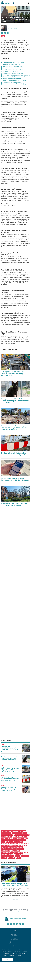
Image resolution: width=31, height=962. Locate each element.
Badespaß (4, 838)
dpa (2, 831)
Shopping (26, 843)
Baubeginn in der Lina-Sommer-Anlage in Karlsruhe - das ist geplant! (14, 504)
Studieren (11, 840)
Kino (14, 838)
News (3, 36)
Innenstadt (20, 845)
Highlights (13, 849)
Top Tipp (21, 854)
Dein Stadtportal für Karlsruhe (17, 918)
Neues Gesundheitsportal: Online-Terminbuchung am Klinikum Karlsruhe (15, 479)
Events (24, 831)
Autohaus (18, 857)
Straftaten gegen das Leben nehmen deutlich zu (15, 77)
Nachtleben (19, 847)
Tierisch (25, 833)
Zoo (22, 834)
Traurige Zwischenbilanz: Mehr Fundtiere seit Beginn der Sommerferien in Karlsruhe (15, 401)
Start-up (13, 852)
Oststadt (11, 854)
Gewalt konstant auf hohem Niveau (12, 66)
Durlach (26, 852)
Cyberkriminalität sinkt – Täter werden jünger (15, 84)
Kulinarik (27, 834)
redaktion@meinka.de (19, 911)
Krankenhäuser (5, 843)
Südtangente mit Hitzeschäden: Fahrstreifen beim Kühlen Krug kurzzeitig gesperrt (12, 373)
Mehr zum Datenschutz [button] (15, 955)
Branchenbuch (13, 843)
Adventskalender (12, 847)
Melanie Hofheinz (12, 28)
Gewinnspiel (5, 840)
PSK (12, 834)
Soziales (24, 840)
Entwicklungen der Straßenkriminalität (13, 68)
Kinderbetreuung (6, 850)
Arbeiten (8, 841)
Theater (3, 845)
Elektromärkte (11, 857)
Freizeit (3, 833)
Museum (10, 838)
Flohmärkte (11, 856)
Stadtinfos (14, 833)
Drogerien (17, 856)
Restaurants (14, 841)
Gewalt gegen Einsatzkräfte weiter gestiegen (14, 80)
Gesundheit (19, 838)
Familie (25, 838)
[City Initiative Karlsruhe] (14, 946)
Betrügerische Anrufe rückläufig (11, 71)
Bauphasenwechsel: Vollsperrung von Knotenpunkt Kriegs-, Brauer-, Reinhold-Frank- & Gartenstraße (15, 428)
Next (27, 872)
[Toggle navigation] (28, 3)
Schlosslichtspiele (6, 852)
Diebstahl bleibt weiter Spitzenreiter (12, 64)
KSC (20, 831)
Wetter (24, 836)
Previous (3, 872)
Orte (25, 845)
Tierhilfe (4, 836)
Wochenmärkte (24, 856)
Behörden (4, 847)
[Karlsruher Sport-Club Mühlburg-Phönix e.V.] (14, 935)
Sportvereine (20, 849)
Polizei (20, 833)
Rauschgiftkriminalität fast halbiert (12, 78)
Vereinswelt (4, 854)
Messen (3, 834)
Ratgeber (20, 843)
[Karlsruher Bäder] (14, 942)
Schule (3, 841)
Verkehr (20, 841)
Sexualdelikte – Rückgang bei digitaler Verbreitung (16, 75)
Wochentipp (17, 840)
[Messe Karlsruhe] (14, 938)
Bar (12, 850)
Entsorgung (16, 850)
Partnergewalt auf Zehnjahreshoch (12, 82)
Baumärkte (4, 857)
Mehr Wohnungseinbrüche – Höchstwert (13, 69)
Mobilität (9, 833)
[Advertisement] (15, 530)
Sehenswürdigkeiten (11, 845)
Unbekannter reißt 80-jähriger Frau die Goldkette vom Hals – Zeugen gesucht (14, 885)
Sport (10, 831)
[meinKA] (7, 3)
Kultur (8, 834)
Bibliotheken (20, 852)
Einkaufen (9, 836)
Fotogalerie (4, 856)
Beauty (15, 854)
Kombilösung (17, 834)
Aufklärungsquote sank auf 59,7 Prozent (13, 62)
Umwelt (20, 836)
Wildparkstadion (5, 849)
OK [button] (7, 959)
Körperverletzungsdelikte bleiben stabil (13, 73)
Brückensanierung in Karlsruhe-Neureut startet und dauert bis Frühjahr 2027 (15, 454)
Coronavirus (15, 831)
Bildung (15, 836)
